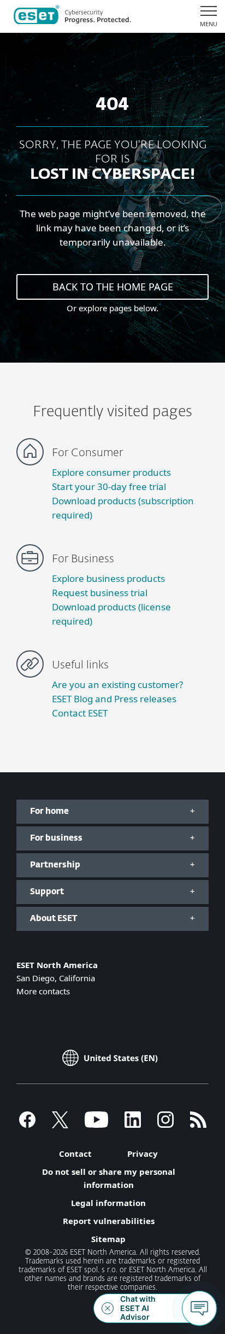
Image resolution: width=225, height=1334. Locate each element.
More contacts (43, 991)
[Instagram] (165, 1124)
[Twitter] (60, 1124)
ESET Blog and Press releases (114, 698)
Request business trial (99, 592)
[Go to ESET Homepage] (72, 16)
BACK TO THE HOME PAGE (112, 286)
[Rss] (198, 1124)
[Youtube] (96, 1124)
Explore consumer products (111, 472)
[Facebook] (27, 1124)
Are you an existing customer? (117, 684)
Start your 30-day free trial (109, 486)
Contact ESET (80, 713)
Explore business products (108, 578)
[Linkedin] (133, 1124)
